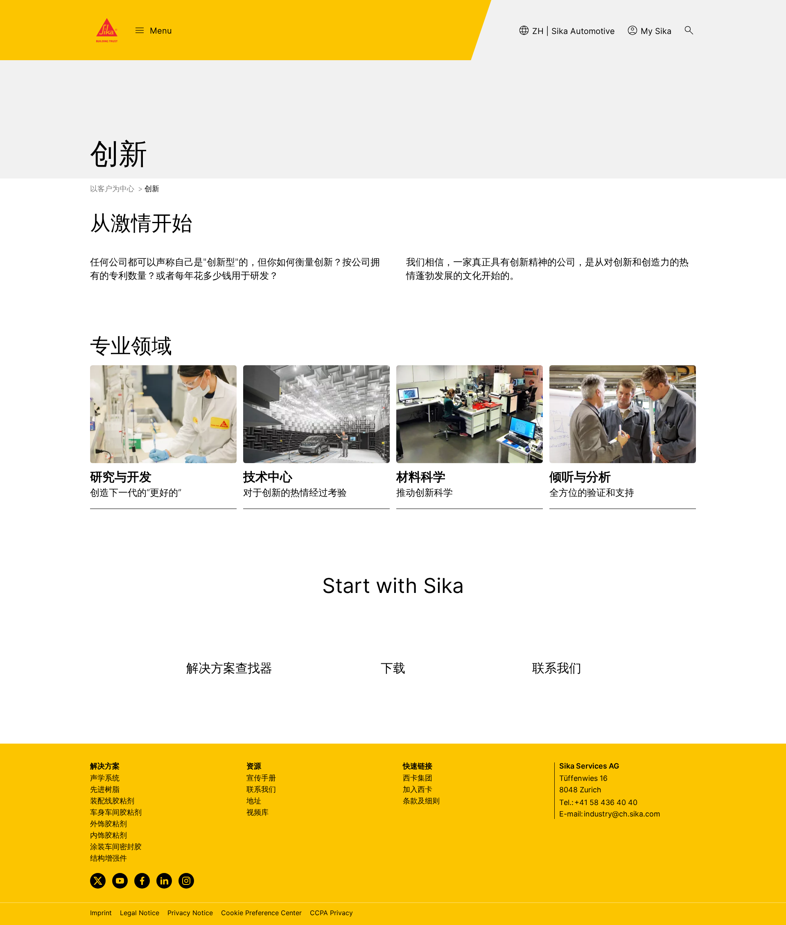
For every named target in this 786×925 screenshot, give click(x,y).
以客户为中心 (113, 188)
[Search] (689, 30)
